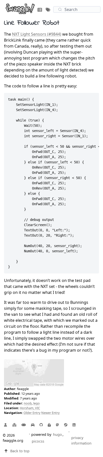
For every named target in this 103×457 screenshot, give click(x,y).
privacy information (81, 440)
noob (28, 403)
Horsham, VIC (30, 408)
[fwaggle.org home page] (20, 8)
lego (36, 403)
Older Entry (32, 412)
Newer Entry (50, 412)
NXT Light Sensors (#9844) (36, 34)
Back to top (20, 451)
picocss (38, 441)
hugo (57, 434)
